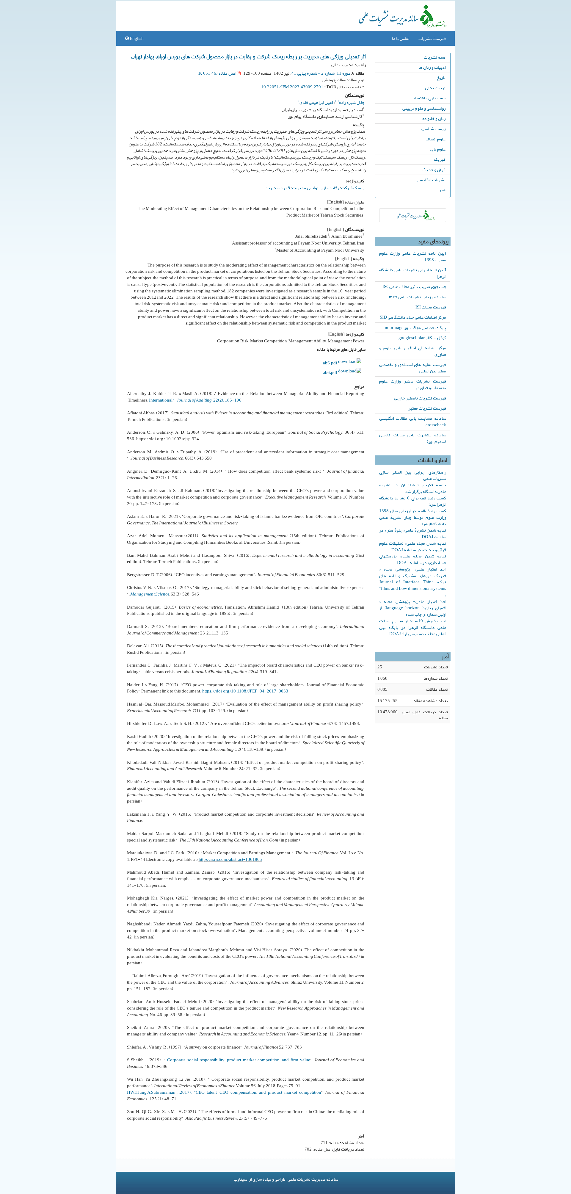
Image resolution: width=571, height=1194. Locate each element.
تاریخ (441, 77)
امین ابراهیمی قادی (316, 102)
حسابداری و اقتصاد (429, 98)
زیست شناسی (433, 128)
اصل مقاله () (217, 73)
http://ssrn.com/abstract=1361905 (230, 859)
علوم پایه (437, 149)
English (136, 38)
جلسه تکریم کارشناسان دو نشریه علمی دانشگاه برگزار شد (412, 488)
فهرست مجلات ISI (430, 307)
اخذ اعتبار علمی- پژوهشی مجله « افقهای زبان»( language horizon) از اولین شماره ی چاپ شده (412, 608)
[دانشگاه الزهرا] (413, 215)
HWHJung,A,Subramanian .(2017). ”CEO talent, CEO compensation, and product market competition (224, 1092)
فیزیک (439, 159)
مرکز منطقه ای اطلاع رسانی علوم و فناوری (412, 351)
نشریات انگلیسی (431, 180)
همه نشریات (434, 57)
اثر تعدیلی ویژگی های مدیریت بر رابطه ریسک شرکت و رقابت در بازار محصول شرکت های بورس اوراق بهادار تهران (248, 56)
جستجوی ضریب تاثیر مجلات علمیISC (414, 286)
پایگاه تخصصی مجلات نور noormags (415, 327)
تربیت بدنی (435, 88)
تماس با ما (401, 38)
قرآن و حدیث (434, 169)
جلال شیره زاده (351, 102)
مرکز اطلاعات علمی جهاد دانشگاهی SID (413, 317)
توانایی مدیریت (305, 188)
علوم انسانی (435, 139)
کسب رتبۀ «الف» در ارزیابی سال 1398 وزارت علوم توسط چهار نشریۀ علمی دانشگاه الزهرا (412, 517)
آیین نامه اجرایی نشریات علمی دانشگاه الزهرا (412, 273)
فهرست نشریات (432, 38)
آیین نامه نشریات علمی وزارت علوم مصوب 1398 (412, 256)
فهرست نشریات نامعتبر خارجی (420, 398)
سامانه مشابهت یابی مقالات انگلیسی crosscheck (412, 421)
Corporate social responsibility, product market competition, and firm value (238, 1060)
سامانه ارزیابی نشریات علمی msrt (417, 297)
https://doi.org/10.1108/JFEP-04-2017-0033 (245, 691)
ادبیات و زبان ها (431, 67)
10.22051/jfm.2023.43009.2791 (292, 87)
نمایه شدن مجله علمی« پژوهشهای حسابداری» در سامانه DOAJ (412, 559)
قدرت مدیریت (277, 188)
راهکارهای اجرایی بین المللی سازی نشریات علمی (412, 475)
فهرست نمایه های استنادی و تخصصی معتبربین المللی (412, 367)
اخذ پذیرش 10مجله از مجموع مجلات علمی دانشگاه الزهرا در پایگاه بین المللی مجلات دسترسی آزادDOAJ (412, 627)
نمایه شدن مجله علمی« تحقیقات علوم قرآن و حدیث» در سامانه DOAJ (412, 546)
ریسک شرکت (352, 188)
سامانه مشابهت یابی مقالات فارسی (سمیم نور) (412, 438)
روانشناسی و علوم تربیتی (423, 108)
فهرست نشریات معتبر (427, 408)
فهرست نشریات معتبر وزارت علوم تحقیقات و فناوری (412, 384)
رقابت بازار (330, 188)
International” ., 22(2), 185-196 (195, 400)
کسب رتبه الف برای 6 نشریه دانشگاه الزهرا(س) (412, 501)
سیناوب (240, 1179)
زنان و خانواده (433, 118)
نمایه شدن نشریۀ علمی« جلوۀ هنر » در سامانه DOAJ (412, 533)
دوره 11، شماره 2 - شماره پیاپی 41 (320, 73)
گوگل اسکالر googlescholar (422, 337)
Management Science (150, 594)
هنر (442, 190)
